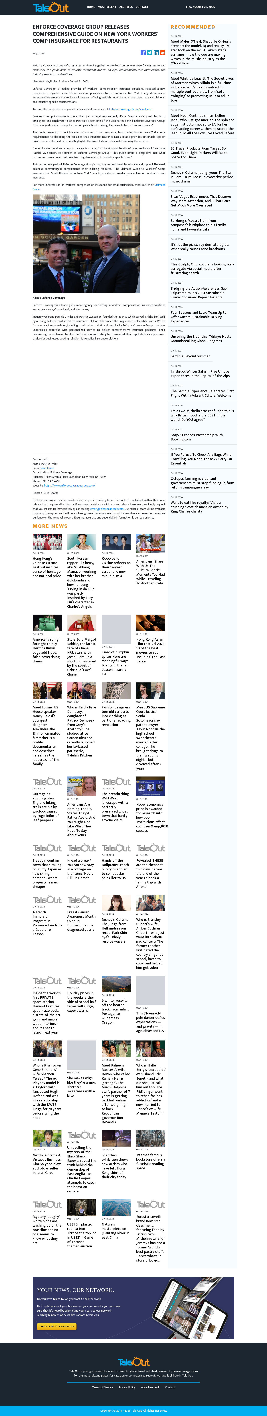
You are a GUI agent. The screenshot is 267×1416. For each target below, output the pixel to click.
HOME (91, 7)
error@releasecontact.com (107, 509)
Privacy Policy (127, 1387)
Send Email (47, 468)
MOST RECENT (107, 7)
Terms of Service (102, 1387)
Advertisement (150, 1387)
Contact (170, 1387)
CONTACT (142, 7)
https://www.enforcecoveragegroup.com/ (69, 485)
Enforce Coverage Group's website (130, 109)
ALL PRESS (126, 7)
